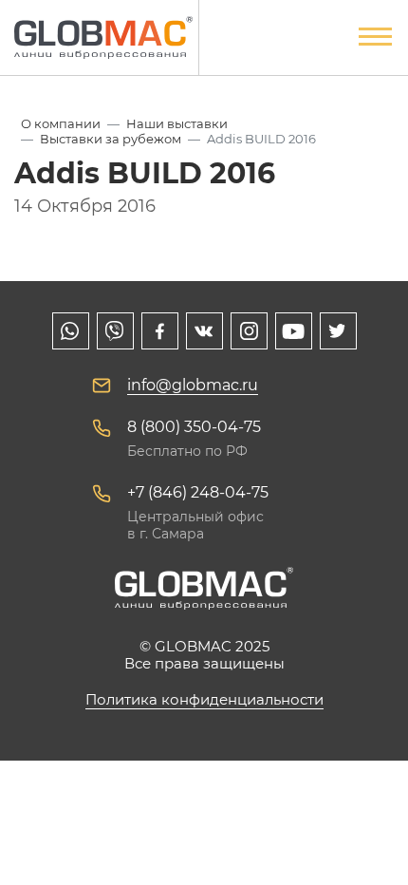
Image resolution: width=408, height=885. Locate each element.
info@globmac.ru (192, 385)
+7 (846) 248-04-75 (198, 492)
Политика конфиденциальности (204, 699)
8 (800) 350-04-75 (194, 427)
